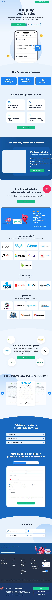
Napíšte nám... (12, 492)
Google (11, 487)
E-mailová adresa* (13, 475)
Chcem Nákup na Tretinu (37, 170)
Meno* (11, 471)
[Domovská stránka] (3, 2)
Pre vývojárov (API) (34, 563)
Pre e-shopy (33, 562)
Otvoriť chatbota (8, 551)
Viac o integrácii (26, 201)
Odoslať (26, 503)
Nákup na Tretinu (4, 562)
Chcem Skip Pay (42, 1)
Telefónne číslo (16, 479)
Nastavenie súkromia (41, 594)
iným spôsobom (25, 487)
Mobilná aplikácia (4, 563)
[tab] (19, 463)
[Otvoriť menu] (50, 1)
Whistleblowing (23, 571)
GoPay (23, 484)
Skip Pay (12, 484)
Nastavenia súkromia (23, 573)
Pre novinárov (14, 565)
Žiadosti (22, 569)
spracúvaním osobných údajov (27, 497)
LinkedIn (35, 484)
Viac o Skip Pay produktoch (33, 24)
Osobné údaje (23, 567)
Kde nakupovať (14, 563)
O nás (13, 560)
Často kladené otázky (23, 563)
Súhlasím (41, 588)
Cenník (22, 566)
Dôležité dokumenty (23, 565)
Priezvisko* (29, 471)
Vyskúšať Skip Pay (18, 24)
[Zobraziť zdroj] (26, 383)
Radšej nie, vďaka (41, 591)
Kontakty (22, 570)
